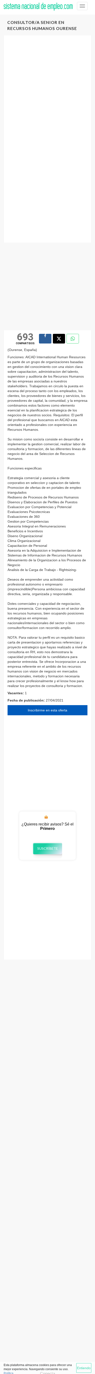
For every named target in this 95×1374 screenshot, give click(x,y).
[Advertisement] (47, 90)
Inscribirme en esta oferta (47, 710)
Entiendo (84, 1368)
